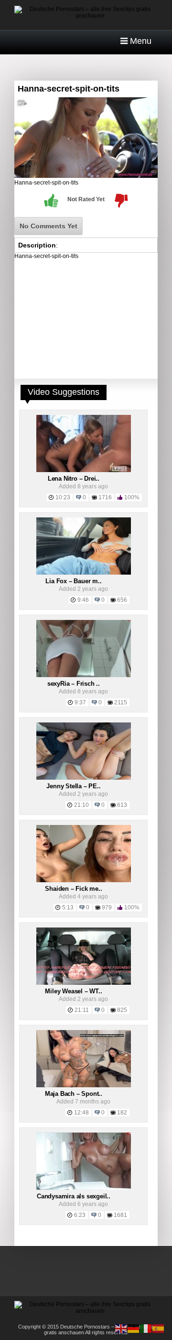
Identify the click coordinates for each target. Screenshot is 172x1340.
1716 (105, 497)
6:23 (80, 1215)
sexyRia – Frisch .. (73, 683)
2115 (120, 702)
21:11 (82, 1010)
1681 (120, 1215)
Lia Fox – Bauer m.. (73, 581)
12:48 (81, 1112)
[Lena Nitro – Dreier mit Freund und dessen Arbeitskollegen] (83, 470)
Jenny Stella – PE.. (73, 786)
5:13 (68, 907)
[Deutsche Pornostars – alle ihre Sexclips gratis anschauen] (86, 15)
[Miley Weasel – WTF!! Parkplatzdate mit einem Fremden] (83, 982)
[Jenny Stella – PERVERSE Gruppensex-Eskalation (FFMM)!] (83, 777)
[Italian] (146, 1328)
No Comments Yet (48, 226)
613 (122, 805)
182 (122, 1112)
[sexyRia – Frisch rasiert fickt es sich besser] (83, 675)
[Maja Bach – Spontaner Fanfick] (83, 1085)
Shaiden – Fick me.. (73, 888)
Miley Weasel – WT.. (73, 991)
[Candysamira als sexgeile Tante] (83, 1188)
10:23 (62, 497)
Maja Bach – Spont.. (73, 1093)
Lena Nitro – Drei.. (73, 478)
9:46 (83, 600)
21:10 (81, 805)
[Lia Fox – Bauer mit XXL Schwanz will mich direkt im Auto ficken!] (83, 572)
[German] (134, 1328)
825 (122, 1010)
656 (122, 600)
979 (107, 907)
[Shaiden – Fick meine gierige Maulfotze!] (83, 880)
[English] (121, 1328)
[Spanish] (158, 1328)
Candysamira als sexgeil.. (73, 1196)
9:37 (80, 702)
